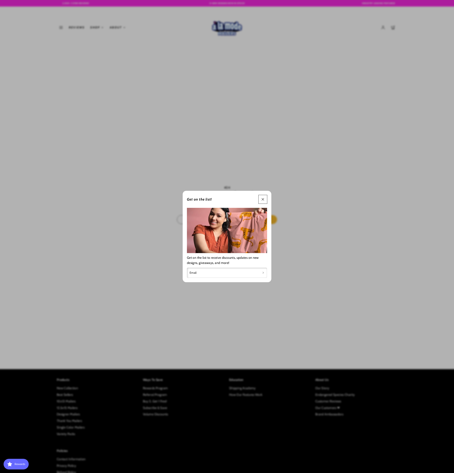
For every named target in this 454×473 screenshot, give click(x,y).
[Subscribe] (263, 273)
